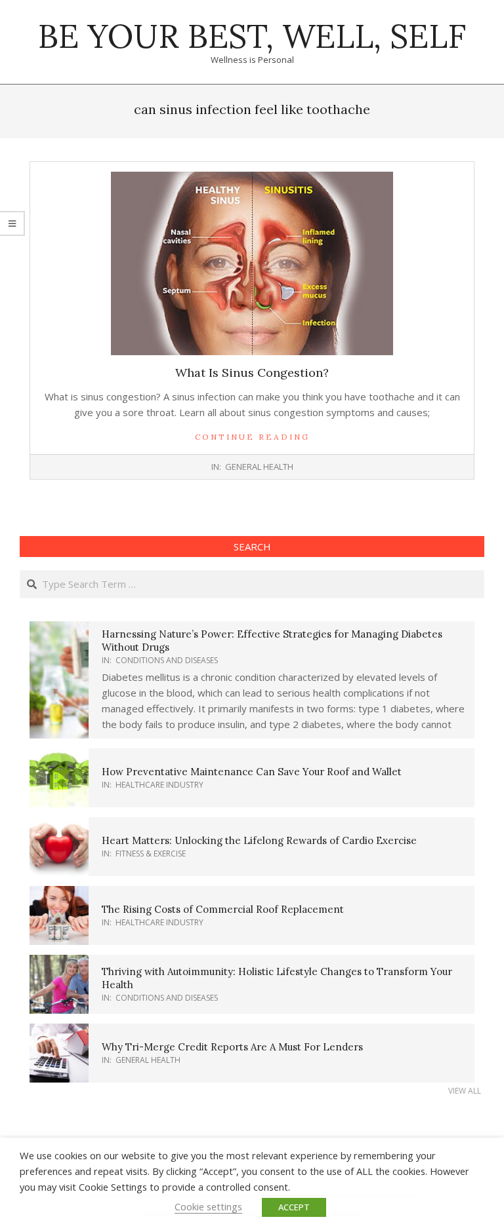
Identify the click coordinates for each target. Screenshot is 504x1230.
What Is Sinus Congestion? (252, 372)
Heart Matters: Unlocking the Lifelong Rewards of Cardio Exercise (259, 840)
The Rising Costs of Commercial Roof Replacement (223, 909)
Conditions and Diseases (167, 660)
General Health (259, 466)
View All (464, 1090)
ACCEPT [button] (294, 1207)
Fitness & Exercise (151, 853)
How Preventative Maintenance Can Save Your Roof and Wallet (252, 771)
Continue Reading (252, 437)
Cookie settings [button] (208, 1206)
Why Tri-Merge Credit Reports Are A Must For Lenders (232, 1047)
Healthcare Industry (159, 784)
